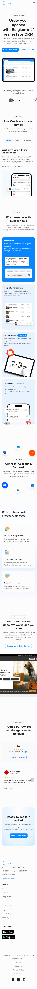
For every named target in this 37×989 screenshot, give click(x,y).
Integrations (6, 897)
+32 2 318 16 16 (21, 871)
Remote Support (8, 914)
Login (4, 910)
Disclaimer (18, 966)
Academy (5, 918)
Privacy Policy (18, 970)
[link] (9, 3)
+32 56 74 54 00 (8, 871)
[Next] (32, 780)
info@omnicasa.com (9, 874)
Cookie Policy (19, 974)
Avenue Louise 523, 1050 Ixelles (13, 868)
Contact (19, 962)
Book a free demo (8, 879)
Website (5, 893)
